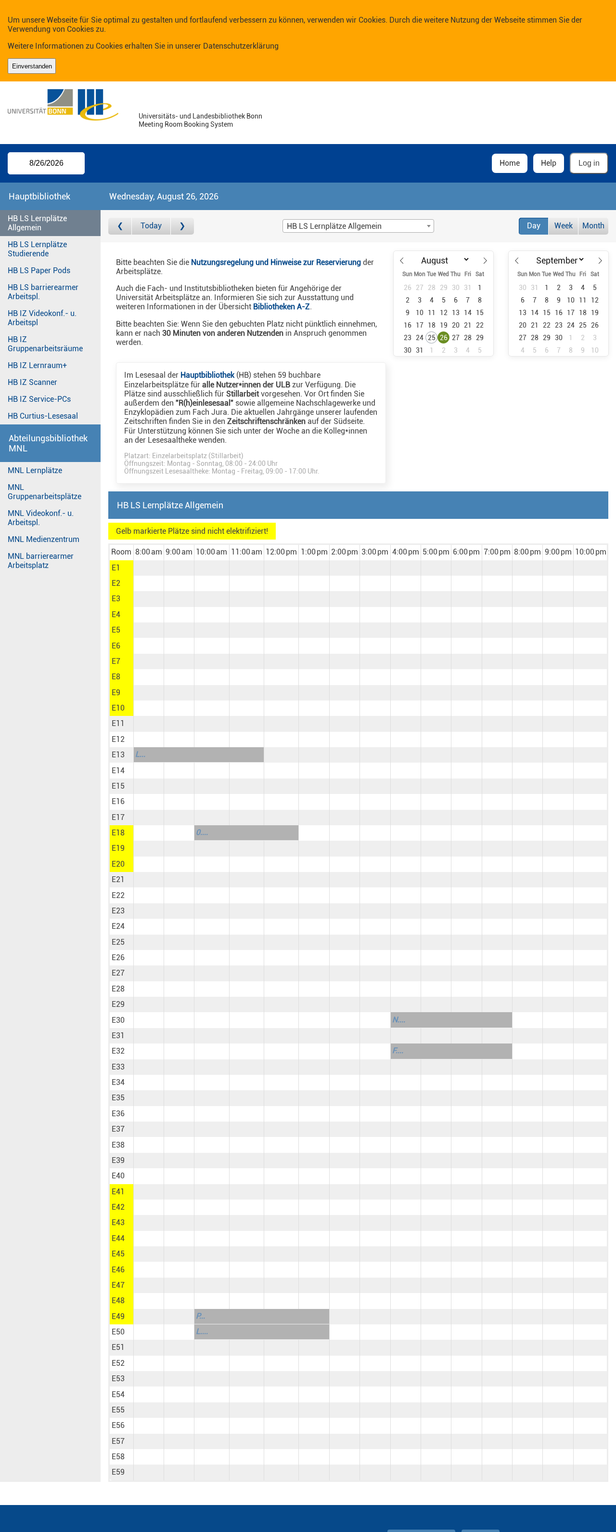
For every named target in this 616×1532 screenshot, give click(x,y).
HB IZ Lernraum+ (37, 365)
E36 (118, 1113)
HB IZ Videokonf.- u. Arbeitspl (42, 318)
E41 (118, 1191)
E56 (118, 1425)
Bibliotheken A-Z (281, 306)
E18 (118, 832)
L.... (202, 1331)
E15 (118, 786)
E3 (116, 598)
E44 (118, 1238)
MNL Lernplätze (35, 470)
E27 (118, 972)
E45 (118, 1253)
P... (200, 1316)
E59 (118, 1472)
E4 (116, 614)
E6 (116, 645)
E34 (118, 1082)
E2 (116, 583)
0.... (202, 832)
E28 (118, 988)
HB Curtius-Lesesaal (43, 416)
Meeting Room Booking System (186, 124)
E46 (118, 1269)
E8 (116, 676)
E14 (118, 770)
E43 (118, 1222)
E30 (118, 1020)
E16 (118, 801)
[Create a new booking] (149, 568)
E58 (118, 1456)
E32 (118, 1051)
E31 (118, 1035)
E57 (118, 1441)
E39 (118, 1160)
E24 (118, 926)
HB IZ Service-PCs (39, 399)
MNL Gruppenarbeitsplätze (44, 492)
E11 (118, 723)
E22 (118, 895)
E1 (116, 567)
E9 (116, 692)
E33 (118, 1066)
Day (533, 225)
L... (140, 754)
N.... (398, 1019)
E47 (118, 1285)
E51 (118, 1347)
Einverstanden (32, 66)
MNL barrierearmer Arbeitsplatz (41, 561)
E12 (118, 739)
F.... (397, 1050)
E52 (118, 1363)
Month (593, 225)
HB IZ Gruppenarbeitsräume (45, 344)
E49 (118, 1316)
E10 (118, 708)
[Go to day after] (182, 226)
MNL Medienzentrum (43, 539)
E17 (118, 817)
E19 (118, 848)
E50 (118, 1331)
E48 (118, 1300)
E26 (118, 957)
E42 (118, 1207)
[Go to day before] (120, 226)
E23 (118, 910)
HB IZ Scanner (32, 382)
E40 (118, 1175)
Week (563, 225)
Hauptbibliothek (207, 375)
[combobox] (358, 226)
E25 (118, 942)
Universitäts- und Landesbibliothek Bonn (200, 116)
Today (151, 225)
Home (510, 163)
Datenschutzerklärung (241, 46)
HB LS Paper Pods (39, 270)
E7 (116, 661)
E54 (118, 1394)
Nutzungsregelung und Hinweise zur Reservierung (276, 262)
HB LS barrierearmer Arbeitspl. (43, 292)
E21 (118, 879)
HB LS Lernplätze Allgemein (37, 223)
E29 (118, 1004)
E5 (116, 629)
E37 (118, 1129)
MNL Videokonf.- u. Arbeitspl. (41, 518)
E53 (118, 1378)
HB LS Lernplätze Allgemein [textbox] (334, 226)
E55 (118, 1409)
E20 (118, 864)
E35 (118, 1097)
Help (548, 163)
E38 (118, 1144)
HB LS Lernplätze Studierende (37, 249)
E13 (118, 754)
